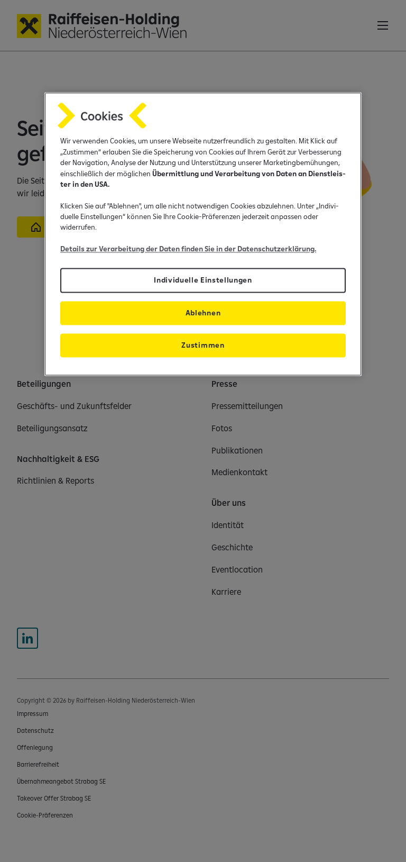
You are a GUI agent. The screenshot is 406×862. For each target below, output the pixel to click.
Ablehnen (203, 312)
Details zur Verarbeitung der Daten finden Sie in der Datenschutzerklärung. (188, 249)
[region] (203, 234)
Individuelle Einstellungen (203, 280)
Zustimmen (202, 345)
